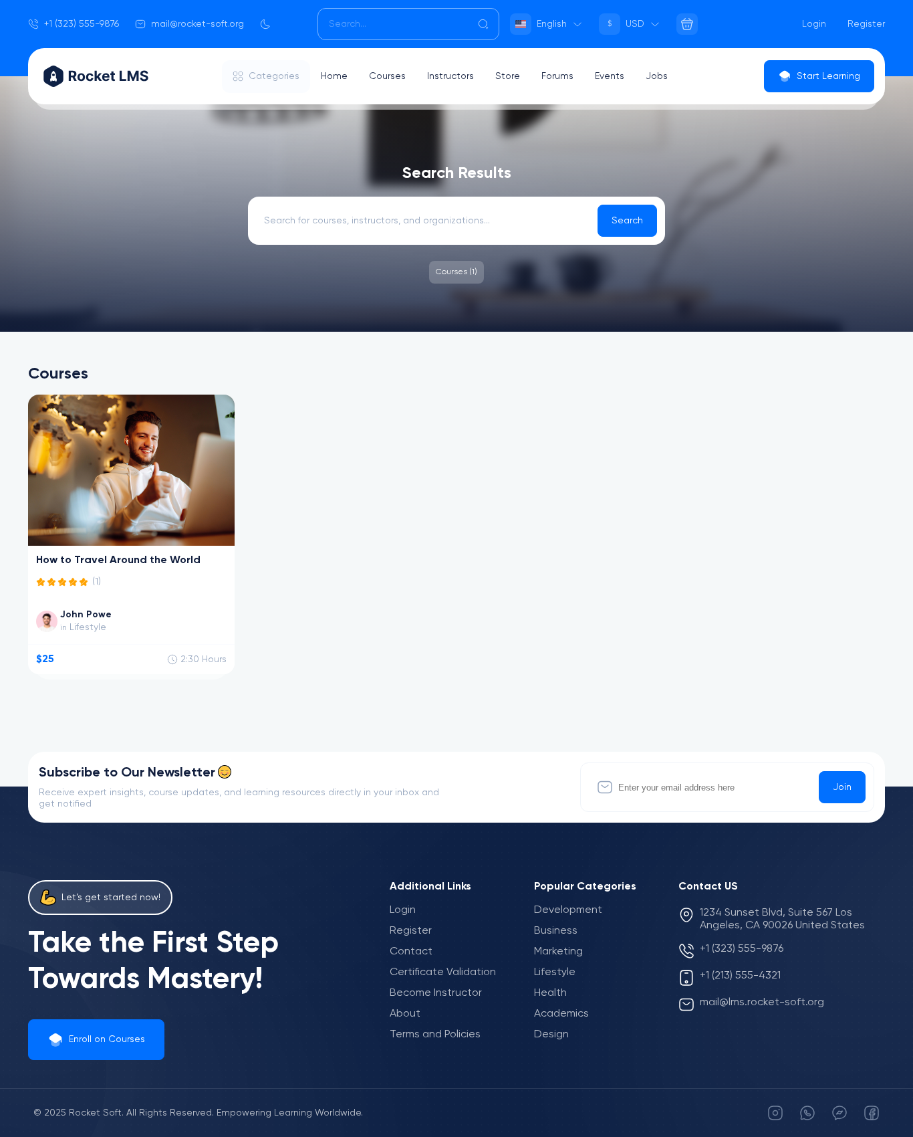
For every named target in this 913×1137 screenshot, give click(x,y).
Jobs (657, 76)
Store (507, 76)
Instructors (450, 76)
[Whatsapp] (807, 1113)
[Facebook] (872, 1113)
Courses (387, 76)
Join (842, 787)
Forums (557, 76)
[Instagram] (775, 1113)
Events (609, 76)
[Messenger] (839, 1113)
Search (627, 220)
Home (334, 76)
